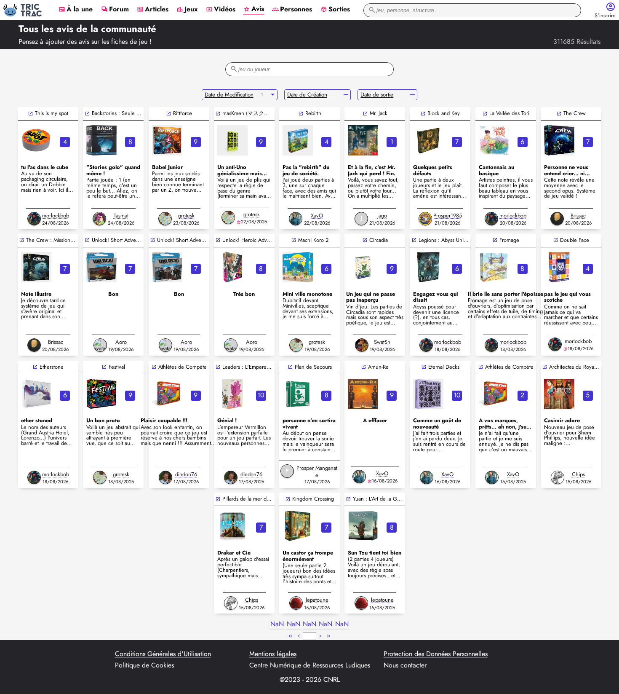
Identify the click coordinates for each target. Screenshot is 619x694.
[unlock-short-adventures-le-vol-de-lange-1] (167, 267)
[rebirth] (298, 140)
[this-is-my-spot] (36, 140)
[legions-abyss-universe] (428, 267)
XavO (317, 216)
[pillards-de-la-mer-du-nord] (232, 526)
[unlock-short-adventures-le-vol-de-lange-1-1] (101, 267)
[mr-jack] (363, 140)
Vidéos (220, 9)
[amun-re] (363, 394)
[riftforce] (167, 140)
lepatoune (317, 600)
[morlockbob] (34, 218)
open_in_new (30, 113)
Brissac (578, 216)
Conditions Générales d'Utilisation (163, 654)
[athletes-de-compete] (167, 394)
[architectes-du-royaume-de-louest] (559, 394)
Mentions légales (272, 654)
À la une (76, 9)
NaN (277, 624)
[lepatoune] (296, 603)
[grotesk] (165, 218)
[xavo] (295, 218)
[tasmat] (99, 218)
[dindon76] (165, 477)
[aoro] (100, 345)
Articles (152, 9)
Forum (115, 9)
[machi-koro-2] (298, 267)
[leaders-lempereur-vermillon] (232, 394)
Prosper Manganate (316, 471)
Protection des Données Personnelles (436, 654)
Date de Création (307, 94)
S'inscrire (605, 16)
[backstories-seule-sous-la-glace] (101, 140)
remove (346, 95)
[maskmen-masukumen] (232, 140)
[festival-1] (101, 394)
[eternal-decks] (428, 394)
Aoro (121, 342)
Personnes (292, 9)
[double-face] (559, 267)
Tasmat (121, 216)
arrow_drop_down (272, 95)
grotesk (186, 216)
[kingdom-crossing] (298, 526)
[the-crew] (559, 140)
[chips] (557, 477)
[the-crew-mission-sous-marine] (36, 267)
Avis (253, 9)
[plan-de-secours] (298, 394)
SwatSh (382, 342)
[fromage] (494, 267)
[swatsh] (361, 345)
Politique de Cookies (144, 665)
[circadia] (363, 267)
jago (382, 216)
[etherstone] (36, 394)
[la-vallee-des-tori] (494, 140)
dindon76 (186, 474)
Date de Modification (229, 94)
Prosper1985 (447, 216)
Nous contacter (405, 665)
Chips (578, 474)
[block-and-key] (428, 140)
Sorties (335, 9)
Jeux (187, 9)
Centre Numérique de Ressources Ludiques (309, 665)
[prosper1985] (425, 218)
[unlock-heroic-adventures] (232, 267)
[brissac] (557, 218)
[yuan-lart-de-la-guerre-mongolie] (363, 526)
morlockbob (55, 216)
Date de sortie (376, 94)
